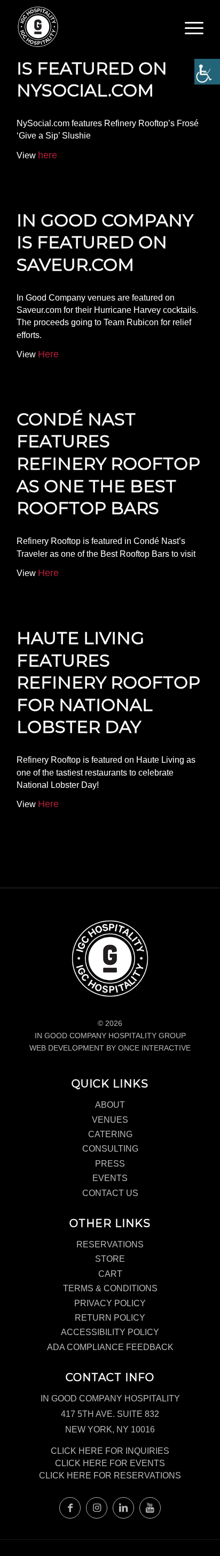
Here (48, 354)
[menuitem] (194, 32)
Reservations (110, 1244)
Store (110, 1258)
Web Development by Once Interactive (110, 1048)
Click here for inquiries (110, 1450)
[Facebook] (70, 1508)
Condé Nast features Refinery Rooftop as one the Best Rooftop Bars (108, 463)
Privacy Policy (110, 1303)
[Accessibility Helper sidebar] (207, 72)
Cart (110, 1273)
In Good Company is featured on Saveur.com (105, 242)
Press (110, 1163)
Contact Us (110, 1193)
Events (110, 1178)
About (110, 1104)
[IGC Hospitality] (91, 26)
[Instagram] (97, 1508)
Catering (110, 1134)
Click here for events (110, 1463)
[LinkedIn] (123, 1508)
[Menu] (194, 29)
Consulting (110, 1148)
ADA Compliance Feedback (110, 1347)
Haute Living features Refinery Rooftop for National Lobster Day (108, 682)
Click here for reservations (110, 1475)
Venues (110, 1119)
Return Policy (110, 1317)
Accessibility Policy (110, 1332)
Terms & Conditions (110, 1288)
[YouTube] (150, 1508)
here (47, 155)
